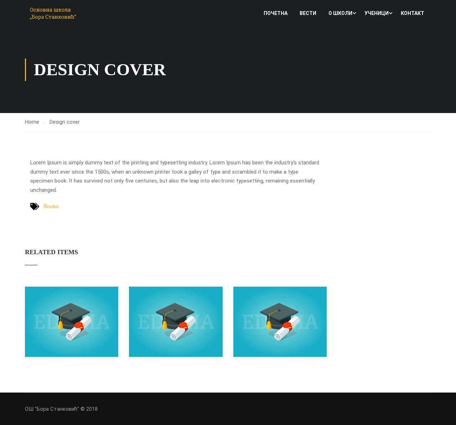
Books (51, 206)
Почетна (275, 13)
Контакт (412, 13)
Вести (308, 13)
